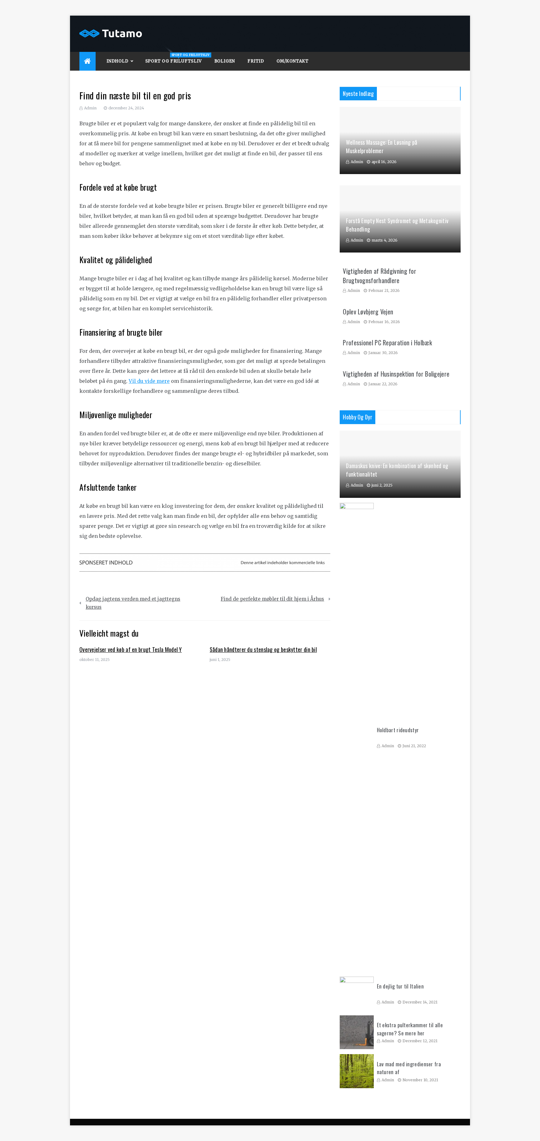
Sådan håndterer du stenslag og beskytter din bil (263, 649)
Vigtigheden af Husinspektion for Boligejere (396, 373)
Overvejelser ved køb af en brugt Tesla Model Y (130, 649)
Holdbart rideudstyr (398, 730)
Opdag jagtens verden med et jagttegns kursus (133, 603)
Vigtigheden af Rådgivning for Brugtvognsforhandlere (379, 275)
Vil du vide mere (149, 381)
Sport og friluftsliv (176, 58)
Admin (90, 108)
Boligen (224, 61)
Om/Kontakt (293, 61)
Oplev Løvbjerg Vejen (368, 311)
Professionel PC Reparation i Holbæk (387, 342)
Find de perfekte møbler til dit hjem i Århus (272, 599)
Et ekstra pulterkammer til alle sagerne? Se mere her (410, 1029)
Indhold (117, 61)
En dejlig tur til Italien (400, 986)
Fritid (256, 61)
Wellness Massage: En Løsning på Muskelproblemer (381, 146)
